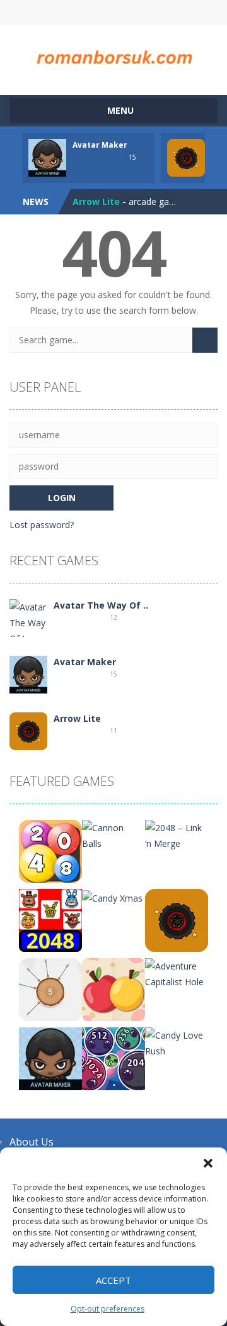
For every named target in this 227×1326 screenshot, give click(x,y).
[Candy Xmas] (112, 897)
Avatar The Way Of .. (101, 605)
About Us (31, 1142)
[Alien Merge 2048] (113, 1058)
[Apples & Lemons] (113, 989)
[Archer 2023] (50, 989)
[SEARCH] (205, 340)
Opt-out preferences (107, 1308)
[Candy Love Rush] (176, 1042)
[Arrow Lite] (28, 730)
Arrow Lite (96, 201)
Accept (113, 1280)
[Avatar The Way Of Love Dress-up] (28, 630)
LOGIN (65, 12)
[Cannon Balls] (113, 835)
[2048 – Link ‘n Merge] (176, 835)
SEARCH (113, 12)
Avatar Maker (100, 145)
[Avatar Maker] (28, 674)
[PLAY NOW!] (47, 157)
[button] (208, 1163)
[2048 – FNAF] (50, 919)
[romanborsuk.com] (113, 54)
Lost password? (41, 525)
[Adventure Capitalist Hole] (176, 973)
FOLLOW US (162, 12)
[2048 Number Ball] (50, 850)
